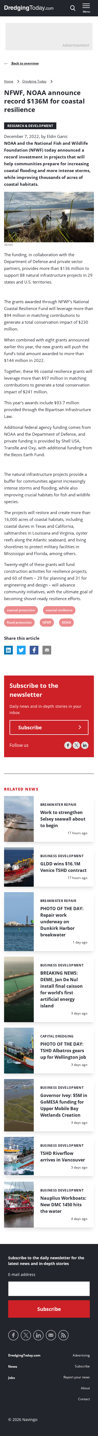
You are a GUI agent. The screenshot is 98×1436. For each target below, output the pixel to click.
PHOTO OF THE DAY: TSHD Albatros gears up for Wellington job (63, 1050)
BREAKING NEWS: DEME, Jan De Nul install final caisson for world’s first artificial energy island (61, 989)
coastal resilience (59, 611)
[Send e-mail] (51, 1335)
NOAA (66, 623)
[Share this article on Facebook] (34, 650)
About (85, 1388)
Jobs (11, 1377)
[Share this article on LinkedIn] (8, 650)
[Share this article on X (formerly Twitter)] (21, 650)
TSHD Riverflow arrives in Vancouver (62, 1156)
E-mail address (21, 1274)
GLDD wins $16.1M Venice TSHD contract (63, 867)
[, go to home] (28, 8)
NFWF (46, 623)
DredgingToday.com (24, 1355)
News (12, 1366)
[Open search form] (73, 8)
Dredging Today (34, 81)
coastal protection (21, 611)
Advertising (81, 1355)
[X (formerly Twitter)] (76, 745)
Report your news (76, 1377)
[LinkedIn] (84, 745)
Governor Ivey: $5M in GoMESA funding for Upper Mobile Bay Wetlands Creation (63, 1105)
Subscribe (30, 727)
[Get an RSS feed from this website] (63, 1335)
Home (8, 81)
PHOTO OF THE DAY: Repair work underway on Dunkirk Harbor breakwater (62, 922)
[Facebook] (68, 745)
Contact (84, 1399)
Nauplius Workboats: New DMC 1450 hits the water (63, 1204)
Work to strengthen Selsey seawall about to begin (62, 818)
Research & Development (30, 125)
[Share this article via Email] (46, 650)
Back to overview (25, 63)
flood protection (19, 623)
